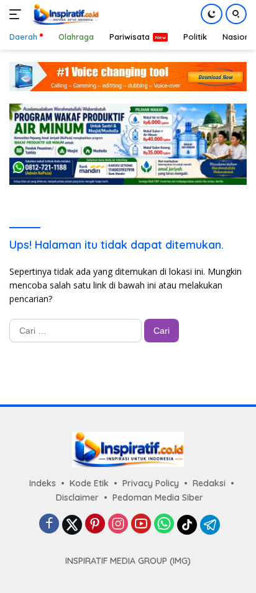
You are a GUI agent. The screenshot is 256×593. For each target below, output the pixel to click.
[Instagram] (118, 524)
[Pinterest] (95, 524)
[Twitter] (72, 525)
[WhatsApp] (164, 524)
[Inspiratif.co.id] (64, 14)
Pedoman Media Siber (157, 497)
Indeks (42, 483)
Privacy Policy (150, 483)
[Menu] (17, 14)
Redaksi (209, 483)
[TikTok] (187, 525)
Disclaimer (77, 497)
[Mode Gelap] (211, 14)
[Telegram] (210, 525)
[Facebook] (49, 524)
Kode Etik (89, 483)
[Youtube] (141, 524)
